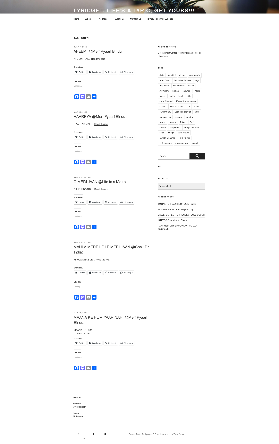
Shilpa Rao (175, 127)
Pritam (183, 122)
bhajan (175, 90)
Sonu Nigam (183, 132)
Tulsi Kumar (184, 137)
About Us (120, 18)
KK (188, 106)
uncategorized (181, 143)
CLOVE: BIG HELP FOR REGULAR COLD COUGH (181, 214)
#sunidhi (172, 75)
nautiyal (189, 116)
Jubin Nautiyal (166, 101)
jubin (189, 96)
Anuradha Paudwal (182, 80)
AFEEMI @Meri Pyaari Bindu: (98, 51)
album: (182, 75)
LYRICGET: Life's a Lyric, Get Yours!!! (134, 10)
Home (76, 18)
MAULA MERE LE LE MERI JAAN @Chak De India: (112, 249)
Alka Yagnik (194, 75)
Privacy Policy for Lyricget (160, 18)
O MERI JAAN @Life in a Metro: (100, 181)
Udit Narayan (166, 143)
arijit (197, 80)
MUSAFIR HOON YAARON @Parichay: (176, 209)
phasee (173, 122)
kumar (197, 106)
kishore (163, 106)
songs (171, 132)
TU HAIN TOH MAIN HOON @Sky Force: (177, 203)
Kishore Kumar (177, 106)
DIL (75, 189)
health (172, 96)
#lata (162, 75)
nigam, (163, 122)
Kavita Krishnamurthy (186, 101)
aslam (191, 85)
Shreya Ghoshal (191, 127)
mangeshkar (165, 116)
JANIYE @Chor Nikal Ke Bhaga (172, 220)
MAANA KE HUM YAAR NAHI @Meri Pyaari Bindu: (110, 319)
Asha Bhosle (179, 85)
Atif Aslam (164, 90)
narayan (178, 116)
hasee (162, 96)
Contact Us (135, 18)
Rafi (192, 122)
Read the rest (98, 58)
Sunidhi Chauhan (167, 137)
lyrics (197, 111)
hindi (180, 96)
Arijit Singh (164, 85)
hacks (197, 90)
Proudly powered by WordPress (169, 434)
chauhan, (187, 90)
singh (162, 132)
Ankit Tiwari (165, 80)
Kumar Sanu (165, 111)
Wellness (103, 18)
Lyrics (88, 18)
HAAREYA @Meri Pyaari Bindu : (100, 116)
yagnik (195, 143)
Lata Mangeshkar (183, 111)
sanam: (163, 127)
